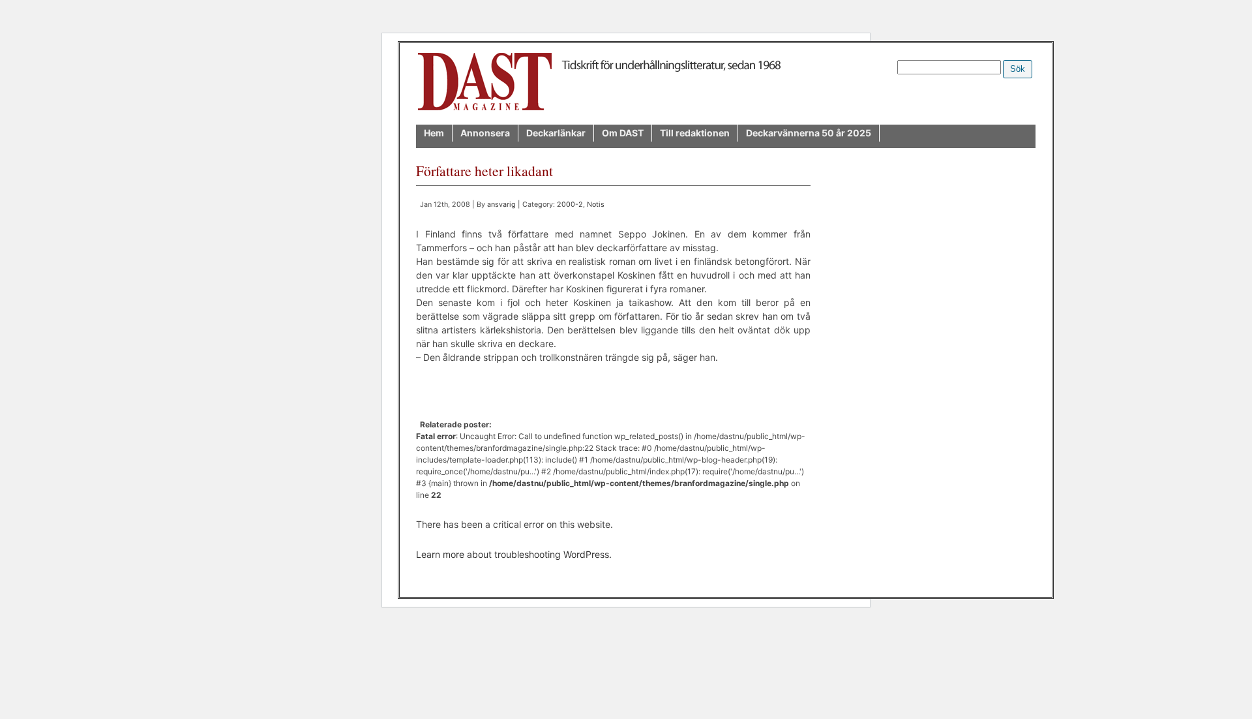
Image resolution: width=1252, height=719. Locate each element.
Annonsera (485, 132)
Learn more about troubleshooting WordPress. (514, 554)
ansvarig (501, 204)
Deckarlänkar (556, 132)
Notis (595, 204)
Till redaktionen (695, 132)
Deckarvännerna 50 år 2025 (808, 132)
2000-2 (570, 204)
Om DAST (623, 132)
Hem (434, 132)
